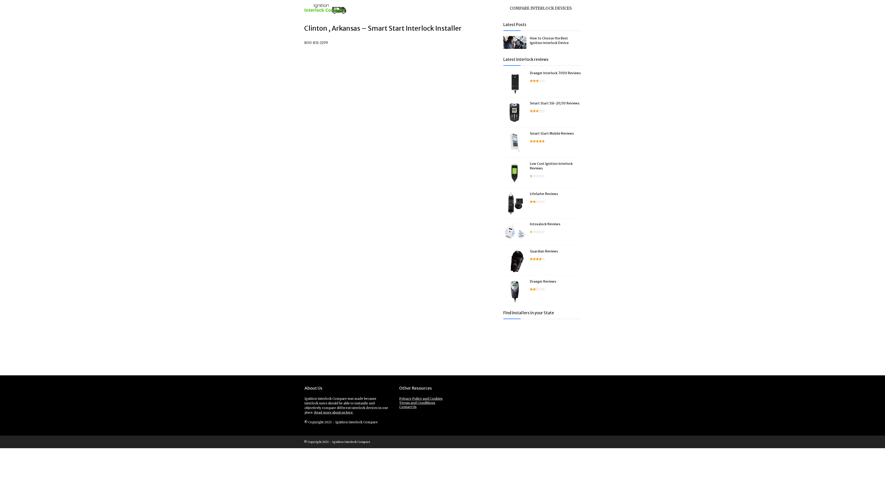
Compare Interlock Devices (541, 8)
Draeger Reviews (543, 281)
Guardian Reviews (544, 251)
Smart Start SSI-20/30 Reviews (554, 103)
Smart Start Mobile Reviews (552, 133)
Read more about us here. (333, 413)
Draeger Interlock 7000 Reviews (555, 73)
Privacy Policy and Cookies (420, 399)
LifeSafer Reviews (544, 194)
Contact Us (407, 407)
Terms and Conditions (417, 403)
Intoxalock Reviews (545, 224)
